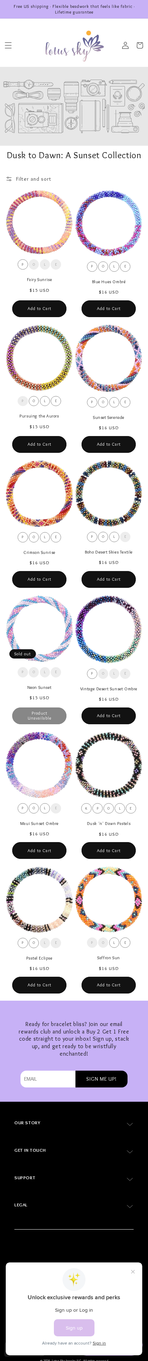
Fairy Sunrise (39, 279)
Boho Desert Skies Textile (109, 552)
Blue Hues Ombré (109, 281)
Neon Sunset (39, 687)
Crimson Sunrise (39, 552)
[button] (8, 45)
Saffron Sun (108, 957)
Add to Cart (39, 308)
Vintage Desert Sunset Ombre (108, 688)
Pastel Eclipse (39, 958)
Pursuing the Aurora (39, 416)
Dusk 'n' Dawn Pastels (109, 823)
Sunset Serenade (108, 417)
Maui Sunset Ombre (39, 823)
